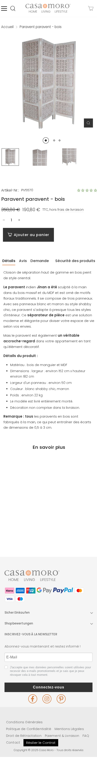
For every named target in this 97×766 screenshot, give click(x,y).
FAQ (86, 735)
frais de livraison (71, 209)
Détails (8, 260)
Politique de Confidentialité (28, 729)
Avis (23, 260)
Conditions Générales (24, 722)
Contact (13, 742)
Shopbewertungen (19, 623)
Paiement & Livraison (62, 735)
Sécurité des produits (75, 260)
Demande (39, 260)
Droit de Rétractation (24, 735)
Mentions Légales (69, 729)
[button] (87, 190)
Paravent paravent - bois (24, 520)
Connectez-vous (48, 687)
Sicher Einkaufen (17, 612)
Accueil (7, 26)
